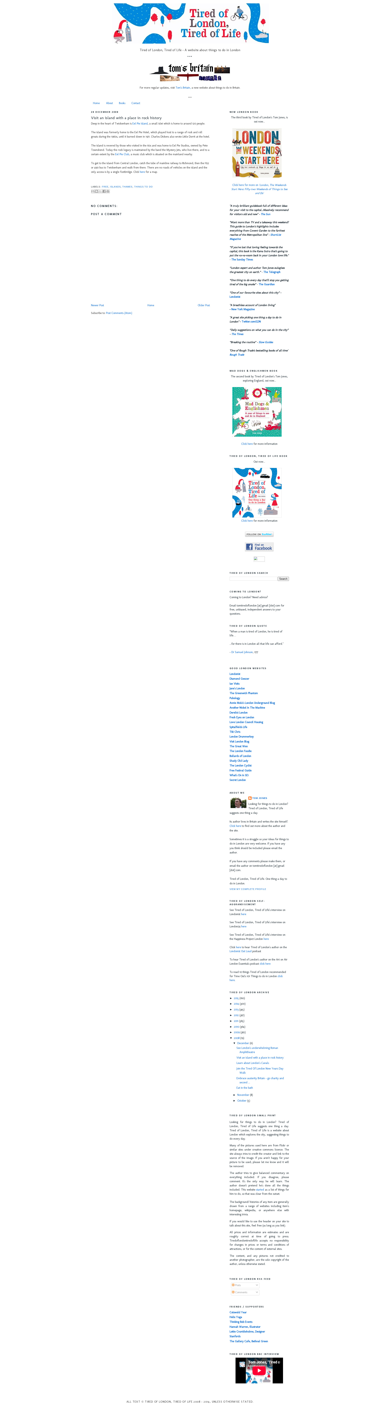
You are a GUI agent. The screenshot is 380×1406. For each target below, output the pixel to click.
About (109, 103)
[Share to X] (100, 191)
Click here (247, 444)
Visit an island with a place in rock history (126, 118)
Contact (135, 103)
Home (96, 103)
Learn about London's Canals (253, 1063)
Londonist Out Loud (241, 951)
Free (105, 187)
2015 (236, 998)
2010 (237, 1026)
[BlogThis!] (97, 191)
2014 (237, 1003)
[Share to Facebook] (104, 191)
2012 (236, 1015)
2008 (237, 1038)
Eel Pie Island (140, 123)
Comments (240, 1292)
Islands (115, 187)
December (243, 1043)
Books (122, 103)
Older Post (204, 305)
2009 (237, 1032)
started (260, 1189)
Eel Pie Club (122, 154)
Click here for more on (259, 189)
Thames (127, 187)
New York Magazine (243, 309)
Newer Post (97, 305)
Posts (237, 1285)
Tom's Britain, (183, 87)
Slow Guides (266, 342)
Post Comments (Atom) (119, 313)
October (242, 1100)
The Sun (265, 214)
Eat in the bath (245, 1087)
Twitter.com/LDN (251, 321)
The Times (237, 334)
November (243, 1095)
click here (265, 963)
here (142, 172)
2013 (236, 1009)
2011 (236, 1021)
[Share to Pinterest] (108, 191)
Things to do (143, 187)
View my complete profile (248, 889)
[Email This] (93, 191)
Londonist (235, 296)
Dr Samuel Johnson (242, 652)
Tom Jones (259, 798)
